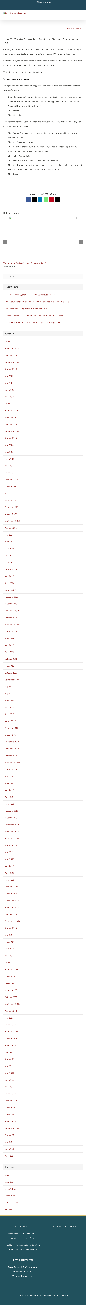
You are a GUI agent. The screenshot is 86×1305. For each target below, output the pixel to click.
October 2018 (11, 659)
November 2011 (12, 1121)
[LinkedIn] (65, 1234)
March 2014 (10, 962)
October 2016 (11, 755)
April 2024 (10, 465)
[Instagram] (62, 1234)
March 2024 (10, 472)
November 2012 (12, 1045)
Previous (70, 28)
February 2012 (11, 1100)
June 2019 (9, 638)
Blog (7, 1175)
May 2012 (9, 1080)
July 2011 (9, 1142)
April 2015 (10, 873)
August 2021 (11, 528)
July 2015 (9, 852)
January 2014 (11, 976)
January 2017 (11, 735)
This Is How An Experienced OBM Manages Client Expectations (34, 322)
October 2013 (11, 997)
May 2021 (9, 548)
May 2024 (9, 459)
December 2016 (12, 741)
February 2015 (11, 886)
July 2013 (9, 1018)
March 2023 (10, 500)
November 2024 (12, 417)
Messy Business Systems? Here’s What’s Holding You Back (31, 294)
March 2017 (10, 721)
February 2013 (11, 1031)
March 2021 (10, 562)
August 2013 (11, 1011)
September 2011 (12, 1128)
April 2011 (10, 1156)
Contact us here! (25, 1276)
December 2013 (12, 983)
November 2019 (12, 610)
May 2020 (9, 576)
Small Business (12, 1195)
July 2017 (9, 693)
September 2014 (12, 921)
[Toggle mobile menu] (82, 16)
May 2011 (9, 1149)
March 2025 (10, 403)
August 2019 (11, 631)
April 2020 (10, 583)
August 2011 (11, 1135)
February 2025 (11, 410)
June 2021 (9, 541)
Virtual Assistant (12, 1202)
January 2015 (11, 893)
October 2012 (11, 1052)
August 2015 (11, 845)
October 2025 (11, 355)
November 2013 (12, 990)
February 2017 (11, 728)
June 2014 (9, 942)
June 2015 (9, 859)
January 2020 (11, 603)
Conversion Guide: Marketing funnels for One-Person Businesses (34, 315)
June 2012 (9, 1073)
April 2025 (10, 396)
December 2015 (12, 824)
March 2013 (10, 1024)
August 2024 (11, 438)
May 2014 (9, 948)
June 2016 (9, 783)
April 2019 (10, 652)
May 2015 (9, 866)
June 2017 (9, 700)
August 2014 (11, 928)
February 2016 (11, 811)
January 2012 (11, 1107)
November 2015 (12, 831)
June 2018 (9, 666)
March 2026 (10, 341)
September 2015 (12, 838)
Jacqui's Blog (10, 1189)
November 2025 (12, 348)
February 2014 (11, 969)
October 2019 (11, 617)
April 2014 (10, 955)
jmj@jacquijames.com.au (43, 2)
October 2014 (11, 914)
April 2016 (10, 797)
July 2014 (9, 935)
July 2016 (9, 776)
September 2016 (12, 762)
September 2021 (12, 521)
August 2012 (11, 1059)
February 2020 (11, 597)
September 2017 (12, 679)
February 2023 (11, 507)
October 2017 (11, 673)
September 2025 (12, 362)
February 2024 (11, 479)
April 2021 (10, 555)
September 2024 (12, 431)
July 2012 (9, 1066)
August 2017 (11, 686)
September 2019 (12, 624)
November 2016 (12, 748)
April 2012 (10, 1086)
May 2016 (9, 790)
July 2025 (9, 376)
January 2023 (11, 514)
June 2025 (9, 383)
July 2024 (9, 445)
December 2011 (12, 1114)
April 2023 (10, 493)
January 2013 (11, 1038)
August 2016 (11, 769)
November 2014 (12, 907)
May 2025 (9, 390)
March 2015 (10, 880)
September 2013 (12, 1004)
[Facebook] (59, 1234)
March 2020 (10, 590)
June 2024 (9, 452)
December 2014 (12, 900)
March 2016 (10, 804)
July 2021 (9, 535)
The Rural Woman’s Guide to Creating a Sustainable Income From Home (37, 301)
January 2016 (11, 817)
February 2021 (11, 569)
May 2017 (9, 707)
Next (78, 28)
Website (8, 1209)
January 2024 (11, 486)
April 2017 (10, 714)
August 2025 (11, 369)
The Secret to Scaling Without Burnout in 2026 (24, 263)
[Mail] (68, 1234)
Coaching (9, 1182)
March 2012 (10, 1093)
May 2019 (9, 645)
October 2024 (11, 424)
